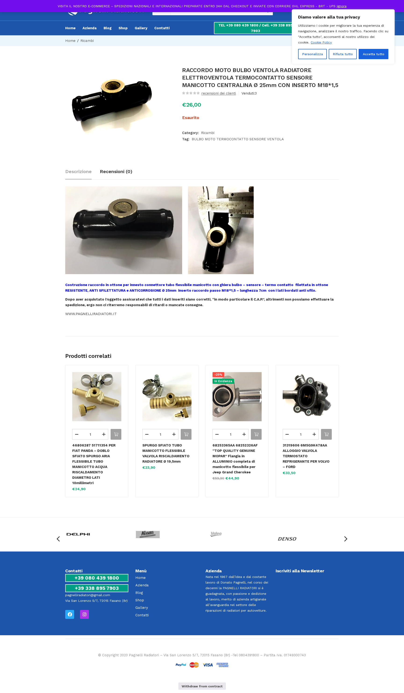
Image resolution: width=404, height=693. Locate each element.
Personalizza (312, 54)
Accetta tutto (373, 54)
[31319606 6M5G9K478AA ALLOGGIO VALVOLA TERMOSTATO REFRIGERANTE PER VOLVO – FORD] (307, 396)
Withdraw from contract (202, 686)
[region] (343, 36)
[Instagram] (84, 614)
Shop (123, 28)
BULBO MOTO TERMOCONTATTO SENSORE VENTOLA (238, 139)
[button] (116, 434)
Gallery (141, 28)
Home (70, 28)
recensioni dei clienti (218, 93)
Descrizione (78, 171)
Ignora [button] (341, 6)
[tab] (82, 172)
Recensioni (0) (116, 171)
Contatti (162, 28)
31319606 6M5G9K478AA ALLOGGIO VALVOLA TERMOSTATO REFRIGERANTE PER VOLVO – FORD (306, 456)
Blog (108, 28)
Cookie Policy (321, 42)
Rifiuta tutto (343, 54)
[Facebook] (69, 614)
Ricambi (87, 41)
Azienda (90, 28)
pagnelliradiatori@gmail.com (87, 595)
